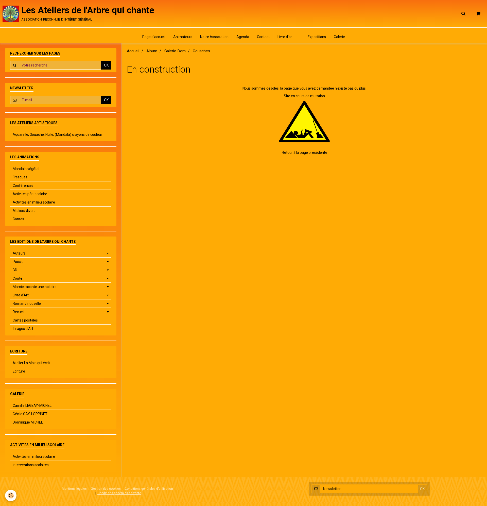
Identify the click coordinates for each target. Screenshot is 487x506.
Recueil (18, 312)
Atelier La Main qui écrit (31, 363)
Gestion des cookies (106, 489)
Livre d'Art (21, 295)
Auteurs (19, 253)
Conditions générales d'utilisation (149, 489)
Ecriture (19, 371)
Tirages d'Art (23, 329)
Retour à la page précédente (304, 152)
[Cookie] (10, 495)
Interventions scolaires (31, 465)
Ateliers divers (24, 211)
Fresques (20, 177)
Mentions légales (74, 489)
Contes (18, 219)
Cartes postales (25, 320)
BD (15, 270)
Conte (17, 278)
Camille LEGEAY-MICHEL (32, 405)
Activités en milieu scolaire (34, 202)
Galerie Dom (175, 51)
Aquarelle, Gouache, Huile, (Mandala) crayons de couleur (57, 134)
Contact (263, 37)
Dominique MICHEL (28, 422)
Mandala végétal (26, 169)
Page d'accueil (153, 37)
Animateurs (182, 37)
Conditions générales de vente (119, 493)
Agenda (242, 37)
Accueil (133, 51)
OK (106, 65)
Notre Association (214, 37)
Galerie (339, 37)
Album (151, 51)
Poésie (18, 262)
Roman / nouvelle (27, 303)
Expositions (317, 37)
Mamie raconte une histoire (35, 287)
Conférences (23, 185)
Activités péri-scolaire (30, 194)
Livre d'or (284, 37)
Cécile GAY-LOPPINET (30, 414)
